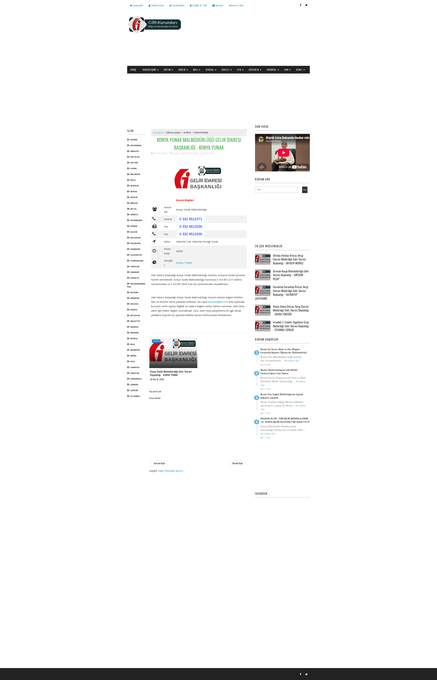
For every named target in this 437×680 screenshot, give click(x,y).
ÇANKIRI (134, 384)
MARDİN (134, 332)
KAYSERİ (134, 292)
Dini (286, 69)
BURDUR (134, 185)
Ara (305, 189)
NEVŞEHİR (135, 350)
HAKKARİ (134, 272)
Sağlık (182, 69)
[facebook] (300, 4)
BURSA (133, 191)
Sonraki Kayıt (159, 463)
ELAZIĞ (133, 232)
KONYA (133, 309)
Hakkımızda (157, 5)
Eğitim (167, 69)
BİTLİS (133, 209)
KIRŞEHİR (134, 298)
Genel (299, 69)
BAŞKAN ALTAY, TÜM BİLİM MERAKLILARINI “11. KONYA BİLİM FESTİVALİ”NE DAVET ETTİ (284, 420)
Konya (179, 262)
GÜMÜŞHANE (136, 260)
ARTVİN (134, 162)
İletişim (219, 5)
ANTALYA (135, 157)
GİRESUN (134, 266)
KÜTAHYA (135, 315)
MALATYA (135, 321)
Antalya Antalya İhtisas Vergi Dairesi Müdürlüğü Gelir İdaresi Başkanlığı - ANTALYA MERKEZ (289, 259)
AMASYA (134, 151)
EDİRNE (133, 226)
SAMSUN (134, 373)
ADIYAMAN (135, 145)
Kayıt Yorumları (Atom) (170, 470)
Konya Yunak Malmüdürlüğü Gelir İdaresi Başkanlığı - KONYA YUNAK (171, 373)
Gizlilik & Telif (199, 5)
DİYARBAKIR (136, 220)
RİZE (132, 361)
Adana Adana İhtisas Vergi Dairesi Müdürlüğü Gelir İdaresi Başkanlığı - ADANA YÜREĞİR (291, 310)
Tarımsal (271, 69)
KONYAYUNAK (201, 132)
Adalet (226, 69)
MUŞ (132, 344)
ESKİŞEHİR (135, 249)
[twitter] (306, 4)
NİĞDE (133, 355)
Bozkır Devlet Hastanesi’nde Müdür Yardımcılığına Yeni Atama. (279, 372)
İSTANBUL (135, 396)
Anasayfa (137, 5)
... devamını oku (290, 360)
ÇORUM (134, 390)
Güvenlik (254, 69)
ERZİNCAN (135, 243)
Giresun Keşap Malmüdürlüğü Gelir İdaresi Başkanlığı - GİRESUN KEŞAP (291, 275)
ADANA (133, 139)
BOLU (133, 180)
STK (239, 69)
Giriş (133, 69)
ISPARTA (134, 278)
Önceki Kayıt (237, 463)
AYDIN (133, 168)
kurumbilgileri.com (218, 301)
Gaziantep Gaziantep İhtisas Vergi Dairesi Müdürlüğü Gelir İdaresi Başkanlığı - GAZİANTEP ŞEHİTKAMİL (281, 292)
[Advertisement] (247, 38)
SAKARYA (134, 367)
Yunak (188, 262)
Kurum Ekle (237, 5)
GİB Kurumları (173, 132)
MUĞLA (134, 338)
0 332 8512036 (190, 226)
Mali (195, 69)
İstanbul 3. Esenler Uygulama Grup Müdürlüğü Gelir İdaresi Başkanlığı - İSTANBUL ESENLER (291, 326)
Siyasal (210, 69)
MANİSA (134, 327)
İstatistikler (178, 5)
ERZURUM (135, 237)
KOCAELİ (134, 304)
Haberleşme (149, 69)
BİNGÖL (134, 203)
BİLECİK (133, 197)
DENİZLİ (134, 214)
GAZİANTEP (136, 255)
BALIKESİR (135, 174)
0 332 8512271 (190, 219)
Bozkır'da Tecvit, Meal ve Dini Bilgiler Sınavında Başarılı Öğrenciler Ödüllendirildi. (283, 351)
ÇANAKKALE (136, 378)
